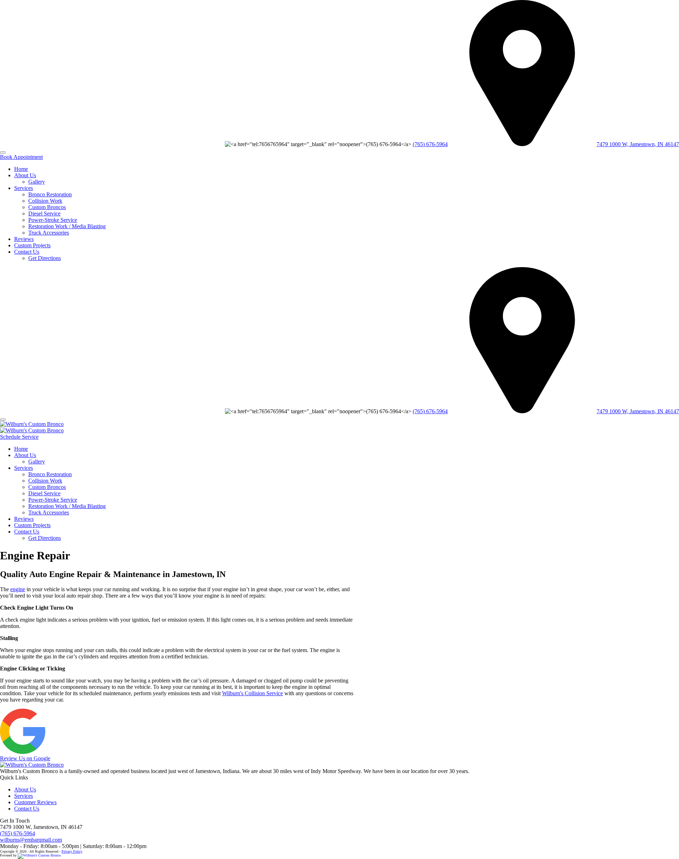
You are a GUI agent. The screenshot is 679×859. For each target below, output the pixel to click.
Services (23, 188)
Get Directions (44, 258)
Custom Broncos (47, 207)
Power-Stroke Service (52, 220)
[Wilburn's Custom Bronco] (32, 424)
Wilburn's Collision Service (252, 693)
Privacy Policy (72, 851)
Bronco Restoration (50, 194)
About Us (25, 175)
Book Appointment (21, 157)
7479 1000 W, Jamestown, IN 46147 (638, 144)
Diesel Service (44, 214)
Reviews (24, 239)
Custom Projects (32, 245)
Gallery (36, 182)
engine (17, 589)
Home (21, 169)
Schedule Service (19, 437)
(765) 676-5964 (430, 144)
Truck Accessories (48, 233)
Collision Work (45, 201)
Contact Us (26, 252)
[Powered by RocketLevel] (39, 855)
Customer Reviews (35, 802)
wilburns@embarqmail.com (31, 840)
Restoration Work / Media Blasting (67, 226)
